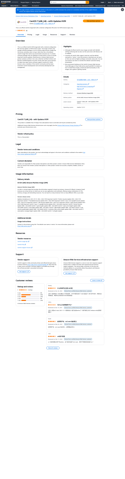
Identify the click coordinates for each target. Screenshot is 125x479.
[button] (103, 2)
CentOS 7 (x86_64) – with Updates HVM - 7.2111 (88, 102)
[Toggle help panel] (122, 9)
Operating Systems (82, 84)
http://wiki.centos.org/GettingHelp (37, 264)
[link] (84, 16)
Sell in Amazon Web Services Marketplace (84, 5)
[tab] (20, 34)
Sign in (109, 2)
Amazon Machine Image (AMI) (85, 93)
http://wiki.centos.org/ (24, 226)
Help (123, 5)
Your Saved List (35, 5)
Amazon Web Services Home (113, 5)
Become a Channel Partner (67, 5)
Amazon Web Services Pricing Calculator (68, 125)
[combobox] (68, 2)
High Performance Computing (85, 86)
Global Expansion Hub (100, 5)
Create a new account (119, 2)
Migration (79, 88)
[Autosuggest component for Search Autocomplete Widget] (87, 2)
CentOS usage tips (23, 241)
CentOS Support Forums (24, 247)
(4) (26, 30)
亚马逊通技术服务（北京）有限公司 (43, 23)
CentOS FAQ (21, 244)
